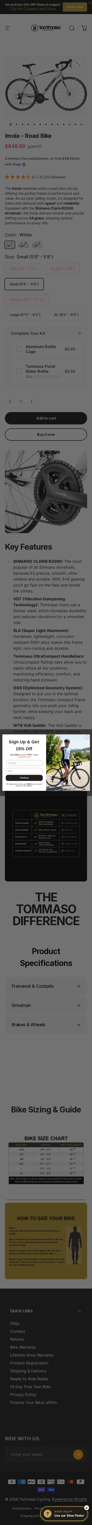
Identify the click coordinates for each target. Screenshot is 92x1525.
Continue (24, 778)
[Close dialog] (87, 737)
